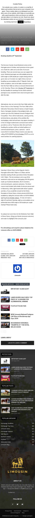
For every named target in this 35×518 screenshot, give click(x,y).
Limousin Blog (5, 444)
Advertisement (17, 511)
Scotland (3, 439)
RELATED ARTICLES (8, 284)
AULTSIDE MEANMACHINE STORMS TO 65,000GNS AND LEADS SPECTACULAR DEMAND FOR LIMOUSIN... (22, 400)
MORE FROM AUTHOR (22, 284)
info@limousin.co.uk (21, 492)
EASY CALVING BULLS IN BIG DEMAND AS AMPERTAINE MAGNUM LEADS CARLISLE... (22, 409)
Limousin (17, 275)
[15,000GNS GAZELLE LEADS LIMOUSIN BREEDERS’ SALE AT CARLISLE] (5, 393)
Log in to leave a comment (17, 343)
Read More (27, 22)
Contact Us (25, 511)
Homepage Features (3, 293)
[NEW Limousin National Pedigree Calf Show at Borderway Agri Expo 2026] (5, 316)
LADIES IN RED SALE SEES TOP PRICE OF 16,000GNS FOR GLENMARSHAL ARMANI (21, 299)
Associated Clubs (6, 442)
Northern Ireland (5, 436)
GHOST (20, 516)
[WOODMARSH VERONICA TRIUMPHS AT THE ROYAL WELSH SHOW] (5, 325)
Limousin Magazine (15, 512)
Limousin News (5, 429)
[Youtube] (22, 504)
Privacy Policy (8, 511)
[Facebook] (12, 504)
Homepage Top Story (7, 426)
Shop (23, 512)
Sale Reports (4, 434)
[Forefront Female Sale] (5, 308)
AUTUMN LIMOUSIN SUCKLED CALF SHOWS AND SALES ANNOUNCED (26, 255)
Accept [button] (20, 22)
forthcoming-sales (4, 310)
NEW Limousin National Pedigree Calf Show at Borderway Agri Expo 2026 (22, 316)
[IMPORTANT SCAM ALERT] (5, 291)
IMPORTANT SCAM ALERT (20, 289)
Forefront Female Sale (18, 306)
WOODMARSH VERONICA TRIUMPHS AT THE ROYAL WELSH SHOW (20, 325)
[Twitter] (17, 504)
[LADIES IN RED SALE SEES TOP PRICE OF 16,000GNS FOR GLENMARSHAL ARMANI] (5, 299)
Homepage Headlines (7, 423)
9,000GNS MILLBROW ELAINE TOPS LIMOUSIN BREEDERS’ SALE (8, 255)
